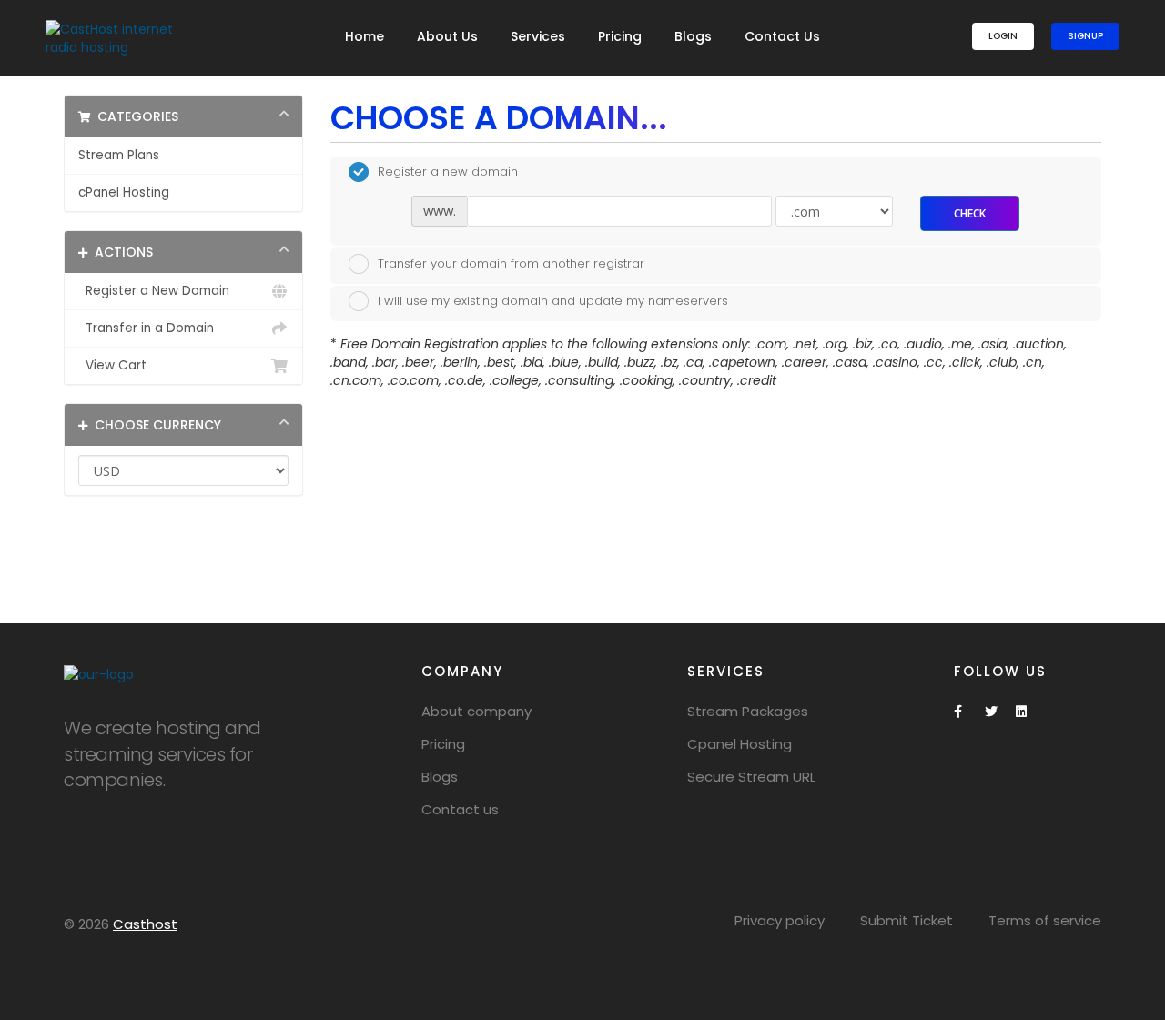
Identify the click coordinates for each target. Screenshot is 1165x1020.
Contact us (460, 809)
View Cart (112, 365)
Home (364, 36)
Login (1003, 36)
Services (538, 36)
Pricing (620, 36)
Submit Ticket (906, 920)
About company (476, 711)
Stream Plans (118, 155)
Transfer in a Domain (146, 328)
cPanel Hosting (123, 192)
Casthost (145, 924)
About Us (447, 36)
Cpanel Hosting (739, 743)
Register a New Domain (153, 290)
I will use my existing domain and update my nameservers (553, 300)
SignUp (1085, 36)
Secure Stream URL (751, 776)
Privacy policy (779, 920)
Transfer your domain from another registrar (511, 262)
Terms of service (1044, 920)
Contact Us (782, 36)
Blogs (693, 36)
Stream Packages (747, 711)
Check (970, 213)
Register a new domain (448, 171)
